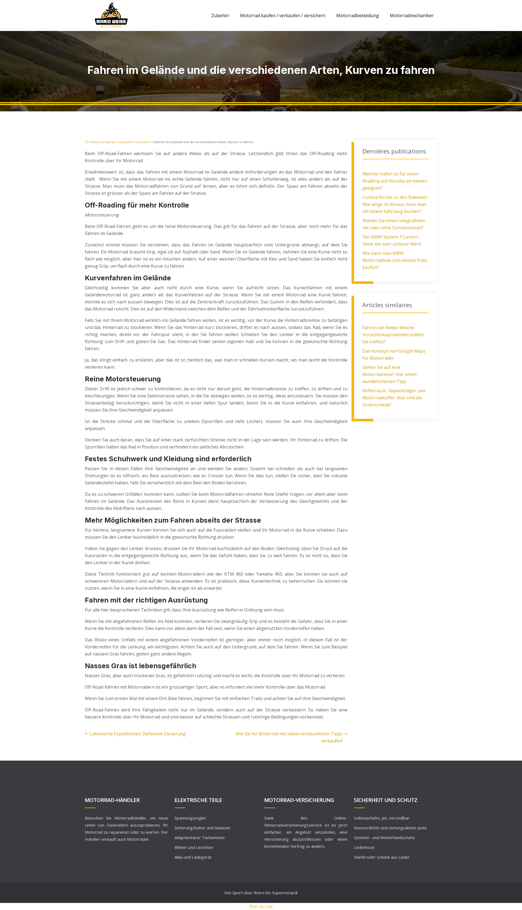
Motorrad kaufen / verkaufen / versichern (282, 15)
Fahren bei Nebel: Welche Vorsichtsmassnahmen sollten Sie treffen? (393, 335)
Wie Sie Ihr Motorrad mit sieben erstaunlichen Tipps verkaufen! (289, 737)
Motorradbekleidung (357, 15)
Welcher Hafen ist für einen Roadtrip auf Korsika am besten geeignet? (394, 181)
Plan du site (261, 906)
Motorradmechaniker (412, 15)
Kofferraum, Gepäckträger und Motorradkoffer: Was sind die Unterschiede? (393, 398)
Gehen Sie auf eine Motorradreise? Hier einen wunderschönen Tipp (389, 374)
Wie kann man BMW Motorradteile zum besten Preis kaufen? (394, 260)
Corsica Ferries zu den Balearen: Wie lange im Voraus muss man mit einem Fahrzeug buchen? (395, 204)
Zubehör (220, 15)
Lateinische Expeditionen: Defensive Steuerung (138, 734)
